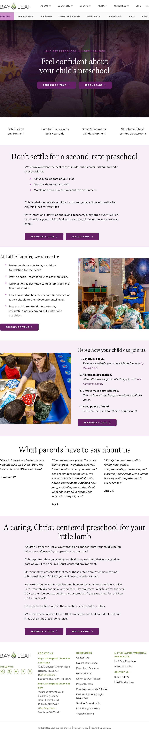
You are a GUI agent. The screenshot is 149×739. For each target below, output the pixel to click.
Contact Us (82, 657)
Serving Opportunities (88, 703)
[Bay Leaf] (15, 6)
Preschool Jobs (123, 666)
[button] (147, 6)
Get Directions (47, 675)
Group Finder (84, 673)
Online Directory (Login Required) (89, 696)
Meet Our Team (25, 16)
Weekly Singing (85, 713)
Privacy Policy (81, 728)
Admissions (46, 16)
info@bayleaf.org (124, 682)
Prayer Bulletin (84, 684)
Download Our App (87, 668)
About (44, 6)
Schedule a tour (54, 85)
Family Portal (93, 16)
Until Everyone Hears (88, 708)
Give (138, 6)
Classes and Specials (69, 16)
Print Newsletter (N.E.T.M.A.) (92, 689)
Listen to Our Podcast (88, 678)
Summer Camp (114, 16)
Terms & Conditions (101, 728)
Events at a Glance (86, 663)
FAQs (132, 16)
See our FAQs (94, 85)
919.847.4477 (121, 677)
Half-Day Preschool (125, 661)
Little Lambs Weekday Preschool (130, 655)
